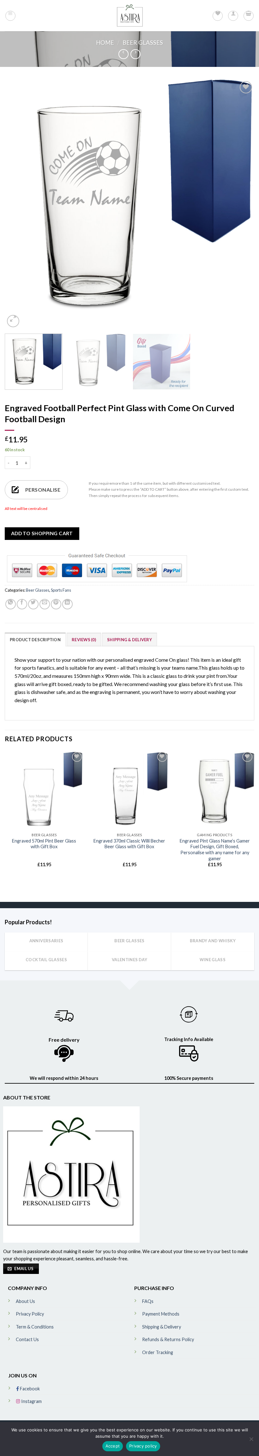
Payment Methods (160, 1314)
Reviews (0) (84, 639)
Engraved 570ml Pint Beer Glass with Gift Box (44, 843)
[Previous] (17, 204)
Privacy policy (143, 1445)
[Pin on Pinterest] (56, 604)
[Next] (241, 204)
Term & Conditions (35, 1326)
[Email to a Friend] (44, 604)
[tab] (35, 639)
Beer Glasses (143, 42)
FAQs (148, 1301)
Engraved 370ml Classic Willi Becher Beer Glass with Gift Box (129, 843)
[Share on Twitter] (33, 604)
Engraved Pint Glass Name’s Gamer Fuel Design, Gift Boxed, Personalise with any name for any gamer (215, 849)
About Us (25, 1301)
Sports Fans (61, 590)
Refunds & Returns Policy (168, 1339)
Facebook (29, 1388)
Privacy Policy (30, 1314)
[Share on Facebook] (22, 604)
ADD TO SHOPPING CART (42, 533)
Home (105, 42)
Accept (112, 1445)
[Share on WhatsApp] (10, 604)
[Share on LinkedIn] (67, 604)
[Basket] (249, 16)
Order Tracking (157, 1352)
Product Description (35, 639)
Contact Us (27, 1339)
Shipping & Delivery (129, 639)
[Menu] (10, 16)
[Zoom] (13, 321)
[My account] (233, 16)
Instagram (31, 1401)
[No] (251, 1441)
